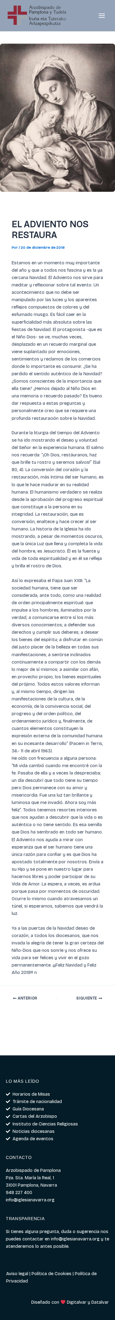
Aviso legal (17, 1273)
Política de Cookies (51, 1273)
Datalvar (100, 1302)
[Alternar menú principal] (102, 16)
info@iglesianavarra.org (75, 1239)
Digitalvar (76, 1302)
